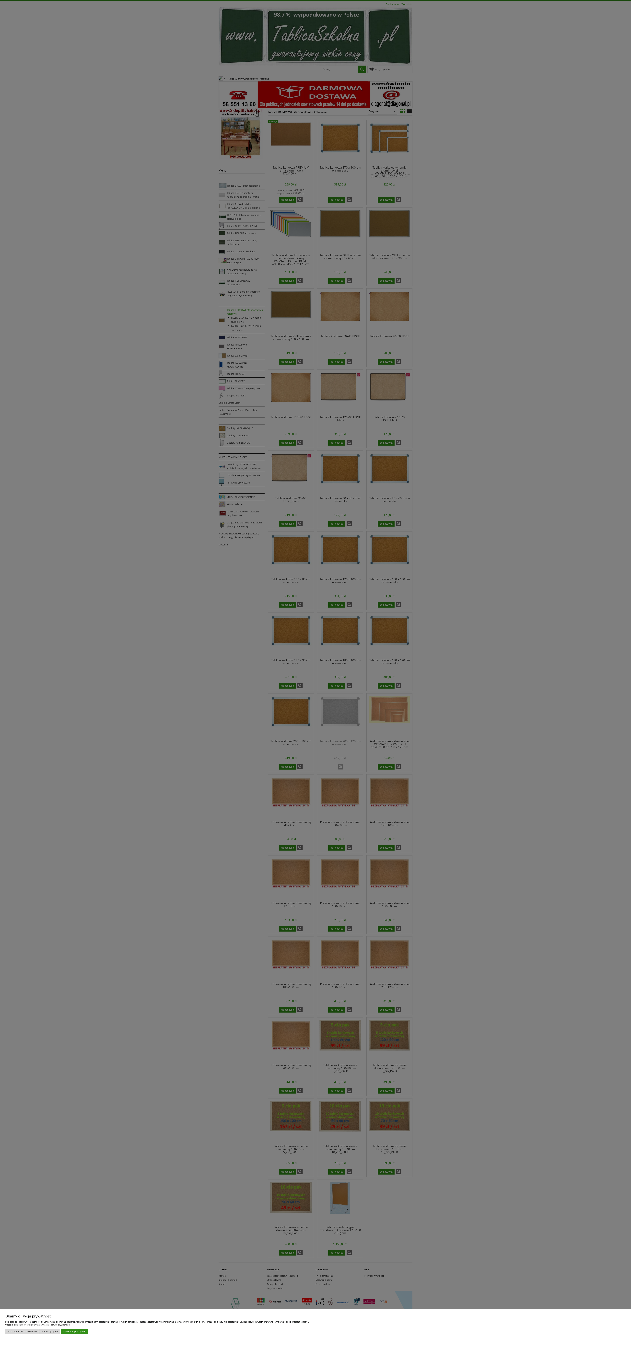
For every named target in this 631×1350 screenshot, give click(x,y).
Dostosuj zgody (50, 1331)
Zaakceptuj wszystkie (74, 1331)
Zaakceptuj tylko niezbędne (22, 1331)
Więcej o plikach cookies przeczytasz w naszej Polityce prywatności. (37, 1324)
